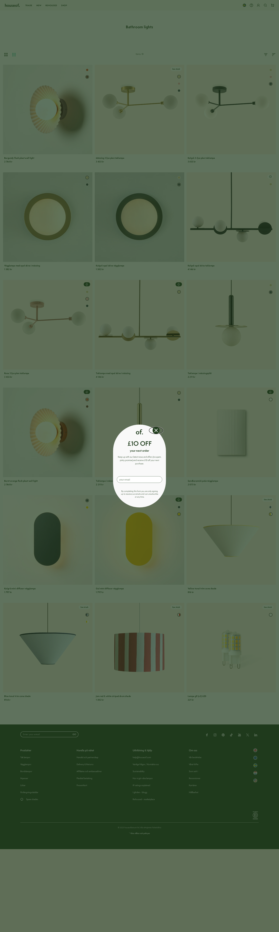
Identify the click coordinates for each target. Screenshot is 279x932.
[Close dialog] (156, 430)
